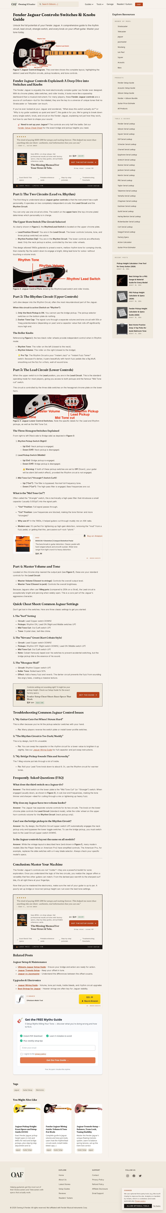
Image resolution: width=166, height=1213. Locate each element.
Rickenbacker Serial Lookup (129, 221)
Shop (139, 4)
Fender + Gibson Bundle (127, 98)
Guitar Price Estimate (126, 103)
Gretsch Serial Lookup (126, 160)
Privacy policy (140, 1201)
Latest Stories (64, 1184)
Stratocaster (123, 26)
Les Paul (121, 52)
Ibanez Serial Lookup (126, 165)
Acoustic (121, 62)
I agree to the (35, 1054)
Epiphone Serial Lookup (127, 155)
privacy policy (40, 1054)
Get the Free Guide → (58, 1060)
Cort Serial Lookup (125, 227)
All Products (122, 108)
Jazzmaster (122, 42)
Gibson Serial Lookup (126, 129)
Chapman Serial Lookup (127, 201)
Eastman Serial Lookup (127, 206)
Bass (120, 67)
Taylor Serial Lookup (126, 185)
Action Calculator (125, 242)
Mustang (121, 47)
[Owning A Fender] (17, 1174)
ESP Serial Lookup (125, 139)
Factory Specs (123, 237)
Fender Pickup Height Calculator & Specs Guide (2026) (138, 311)
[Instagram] (127, 1176)
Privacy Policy (98, 1179)
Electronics (40, 1090)
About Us (62, 1179)
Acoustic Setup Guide (126, 88)
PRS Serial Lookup (125, 180)
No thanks (157, 1206)
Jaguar (16, 1090)
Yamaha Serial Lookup (127, 196)
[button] (57, 160)
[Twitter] (140, 1176)
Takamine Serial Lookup (127, 191)
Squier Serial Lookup (126, 134)
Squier (120, 57)
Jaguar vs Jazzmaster (29, 974)
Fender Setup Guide (126, 83)
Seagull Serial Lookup (126, 232)
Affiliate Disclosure (100, 1189)
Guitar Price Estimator (127, 247)
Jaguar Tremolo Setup (29, 970)
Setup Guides (64, 1189)
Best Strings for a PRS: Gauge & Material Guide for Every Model (138, 279)
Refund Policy (98, 1184)
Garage (110, 4)
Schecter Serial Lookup (127, 144)
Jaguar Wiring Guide (42, 750)
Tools (99, 4)
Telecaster (122, 31)
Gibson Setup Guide (126, 93)
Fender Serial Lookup (126, 124)
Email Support (98, 1193)
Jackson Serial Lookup (126, 170)
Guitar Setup (27, 1090)
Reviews (62, 1193)
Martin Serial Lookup (126, 175)
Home (61, 1175)
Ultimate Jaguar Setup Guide (32, 967)
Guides (88, 4)
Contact (95, 1175)
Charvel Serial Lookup (126, 149)
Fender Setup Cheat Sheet (30, 128)
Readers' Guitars (124, 4)
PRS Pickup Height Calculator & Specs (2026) (136, 295)
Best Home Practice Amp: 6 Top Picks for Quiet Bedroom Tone (137, 328)
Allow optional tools (138, 1206)
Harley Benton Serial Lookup (129, 216)
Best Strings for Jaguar (29, 988)
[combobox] (59, 4)
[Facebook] (134, 1176)
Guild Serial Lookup (126, 211)
